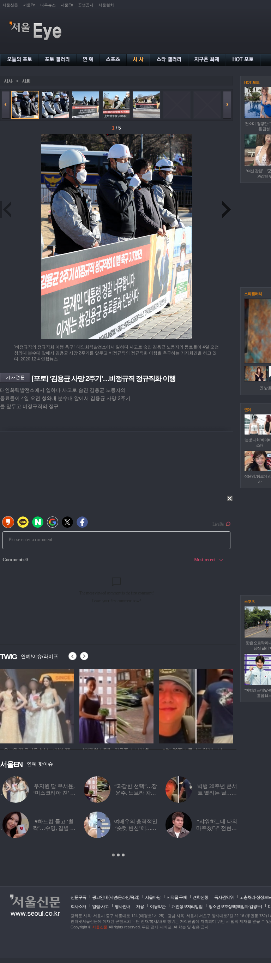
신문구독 (78, 897)
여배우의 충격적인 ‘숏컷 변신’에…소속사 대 (133, 828)
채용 (140, 906)
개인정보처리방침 (187, 906)
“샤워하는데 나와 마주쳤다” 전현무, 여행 (215, 828)
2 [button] (118, 855)
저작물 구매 (177, 897)
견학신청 (200, 897)
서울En (67, 5)
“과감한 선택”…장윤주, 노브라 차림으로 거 (133, 792)
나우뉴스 (48, 5)
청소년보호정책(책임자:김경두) (235, 906)
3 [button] (123, 855)
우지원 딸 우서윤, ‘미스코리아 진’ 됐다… (52, 792)
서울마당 (153, 897)
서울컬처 (106, 5)
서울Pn (29, 5)
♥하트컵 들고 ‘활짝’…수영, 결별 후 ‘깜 (51, 828)
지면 (113, 897)
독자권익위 (224, 897)
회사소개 (78, 906)
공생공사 (86, 5)
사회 (26, 81)
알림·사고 (100, 906)
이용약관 (157, 906)
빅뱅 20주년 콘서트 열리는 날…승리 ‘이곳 (215, 792)
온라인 (124, 897)
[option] (37, 705)
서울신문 (10, 5)
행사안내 (122, 906)
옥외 (134, 897)
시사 (8, 81)
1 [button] (113, 855)
